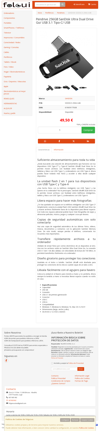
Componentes (9, 18)
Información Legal (82, 376)
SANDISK (68, 98)
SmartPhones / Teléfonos (14, 28)
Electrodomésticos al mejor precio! (15, 92)
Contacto (55, 376)
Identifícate (80, 4)
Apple (6, 86)
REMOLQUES (9, 98)
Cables (6, 52)
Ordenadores (9, 13)
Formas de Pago (81, 381)
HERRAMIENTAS (10, 103)
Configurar (65, 420)
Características (44, 149)
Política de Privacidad (57, 358)
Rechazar (75, 420)
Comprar (88, 130)
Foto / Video (9, 67)
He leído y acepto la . (69, 363)
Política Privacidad (58, 378)
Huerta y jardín (9, 113)
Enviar (81, 369)
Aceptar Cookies (87, 420)
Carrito (93, 4)
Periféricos (8, 57)
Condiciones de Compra (60, 381)
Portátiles (7, 23)
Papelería (7, 76)
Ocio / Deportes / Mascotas (15, 81)
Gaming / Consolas (11, 47)
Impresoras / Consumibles (14, 37)
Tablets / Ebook (10, 62)
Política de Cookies (86, 428)
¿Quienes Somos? (58, 383)
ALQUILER (8, 108)
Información (58, 149)
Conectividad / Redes (12, 42)
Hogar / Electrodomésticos (14, 72)
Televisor (7, 33)
